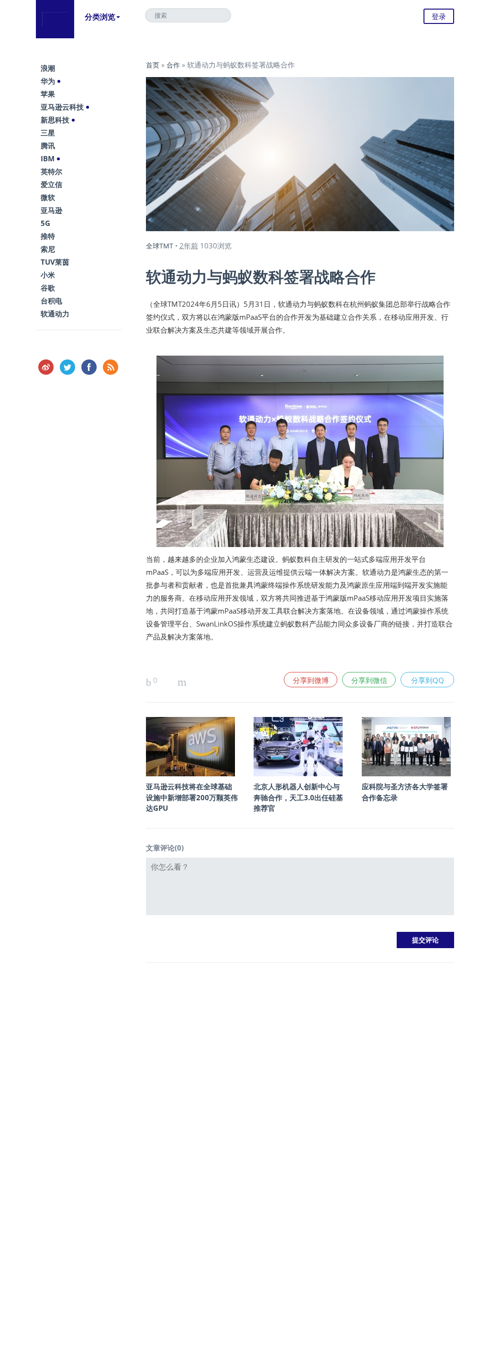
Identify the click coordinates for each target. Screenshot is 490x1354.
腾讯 (48, 145)
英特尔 (51, 171)
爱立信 (51, 184)
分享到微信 (369, 680)
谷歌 (48, 287)
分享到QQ (427, 680)
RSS (110, 367)
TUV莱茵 (55, 262)
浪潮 (48, 68)
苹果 (48, 94)
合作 (173, 64)
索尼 (48, 249)
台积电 (51, 300)
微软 (48, 197)
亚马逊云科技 (62, 107)
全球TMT (159, 245)
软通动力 (55, 313)
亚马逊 (51, 210)
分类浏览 (100, 16)
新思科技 (55, 119)
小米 (48, 275)
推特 (48, 236)
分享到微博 (311, 680)
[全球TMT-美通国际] (55, 19)
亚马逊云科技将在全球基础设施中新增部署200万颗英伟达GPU (192, 797)
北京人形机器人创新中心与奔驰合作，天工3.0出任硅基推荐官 (298, 797)
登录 (439, 16)
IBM (48, 158)
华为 (48, 81)
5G (45, 223)
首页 (152, 64)
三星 (48, 132)
